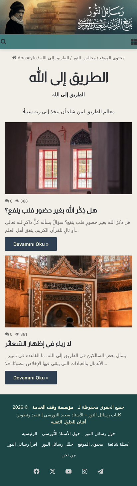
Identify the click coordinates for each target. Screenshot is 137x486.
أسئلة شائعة (119, 444)
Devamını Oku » (31, 244)
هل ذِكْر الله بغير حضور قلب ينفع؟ (51, 210)
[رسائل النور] (68, 17)
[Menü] (133, 41)
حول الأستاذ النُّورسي (61, 433)
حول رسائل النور (100, 433)
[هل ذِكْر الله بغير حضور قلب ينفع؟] (68, 158)
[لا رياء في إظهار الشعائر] (68, 291)
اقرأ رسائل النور (22, 444)
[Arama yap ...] (3, 41)
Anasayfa (26, 57)
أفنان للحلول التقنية (68, 421)
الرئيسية (29, 433)
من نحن (69, 454)
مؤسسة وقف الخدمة (52, 407)
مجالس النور (84, 57)
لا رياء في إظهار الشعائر (38, 343)
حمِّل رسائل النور (57, 444)
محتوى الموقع (112, 57)
